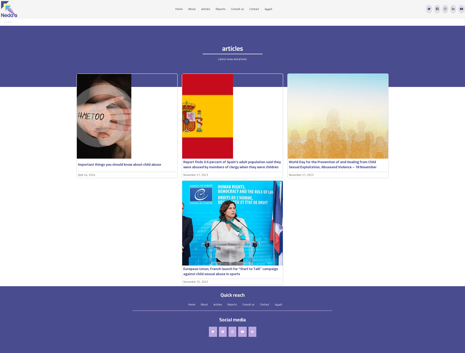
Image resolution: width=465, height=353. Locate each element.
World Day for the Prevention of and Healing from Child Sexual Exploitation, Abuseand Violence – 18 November (333, 164)
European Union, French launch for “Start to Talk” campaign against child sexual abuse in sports (230, 271)
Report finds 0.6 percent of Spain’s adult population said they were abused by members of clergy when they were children (232, 164)
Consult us (237, 9)
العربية (268, 9)
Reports (221, 9)
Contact (254, 9)
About (192, 9)
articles (205, 9)
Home (179, 9)
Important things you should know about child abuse (119, 164)
